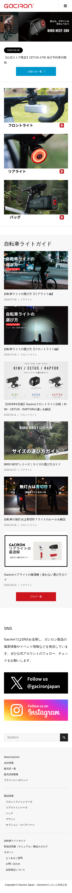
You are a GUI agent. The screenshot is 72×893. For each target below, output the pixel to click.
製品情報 (9, 795)
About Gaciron (12, 757)
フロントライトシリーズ (19, 801)
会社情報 (9, 762)
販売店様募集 (11, 774)
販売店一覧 (10, 768)
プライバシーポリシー (16, 780)
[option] (36, 27)
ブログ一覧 (36, 596)
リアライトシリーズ (16, 807)
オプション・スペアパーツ (20, 824)
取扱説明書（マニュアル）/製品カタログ (26, 846)
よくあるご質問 (14, 858)
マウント (10, 819)
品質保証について (15, 869)
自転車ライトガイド (15, 840)
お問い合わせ (13, 863)
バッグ (9, 813)
